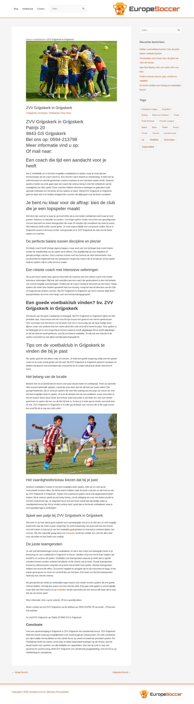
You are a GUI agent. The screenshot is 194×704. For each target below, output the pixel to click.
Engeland (166, 109)
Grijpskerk (32, 113)
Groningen (43, 113)
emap (51, 692)
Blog (16, 9)
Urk (142, 140)
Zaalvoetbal (148, 147)
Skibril (144, 127)
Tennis (176, 127)
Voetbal (154, 139)
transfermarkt (170, 133)
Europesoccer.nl (37, 692)
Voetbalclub (27, 9)
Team (165, 127)
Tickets (144, 133)
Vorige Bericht (20, 672)
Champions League (149, 109)
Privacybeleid (62, 692)
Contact (40, 9)
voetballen (61, 589)
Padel (176, 115)
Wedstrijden (169, 140)
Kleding (144, 115)
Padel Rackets (148, 121)
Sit (47, 692)
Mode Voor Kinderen (160, 115)
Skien (154, 127)
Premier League (166, 121)
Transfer (155, 133)
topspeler (70, 533)
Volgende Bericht (121, 672)
